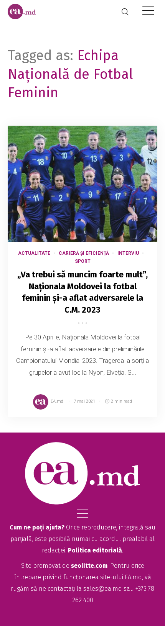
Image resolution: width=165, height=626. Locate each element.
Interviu (128, 253)
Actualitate (34, 253)
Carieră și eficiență (84, 253)
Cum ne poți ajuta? (37, 527)
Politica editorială (95, 550)
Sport (83, 261)
